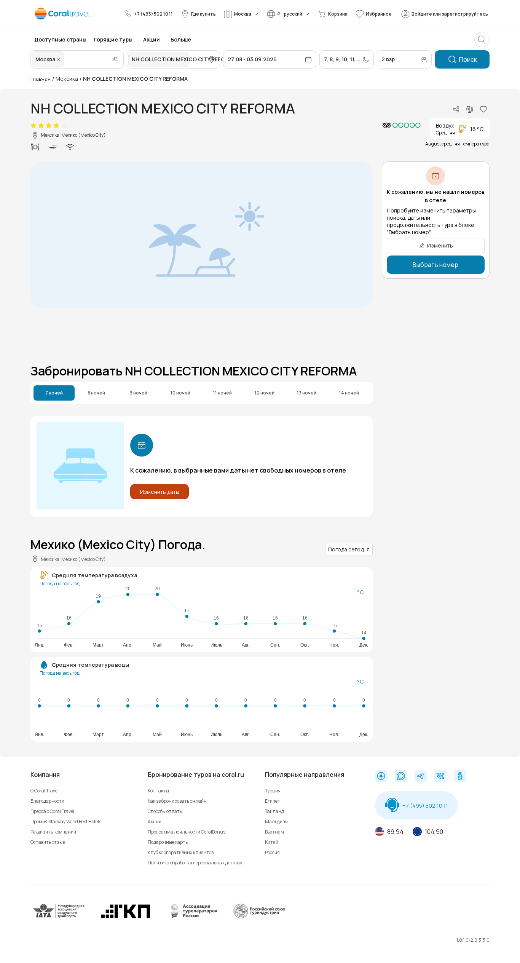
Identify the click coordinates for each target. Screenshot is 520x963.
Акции (154, 821)
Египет (272, 801)
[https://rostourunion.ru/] (258, 916)
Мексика (67, 78)
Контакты (158, 790)
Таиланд (274, 811)
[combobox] (66, 59)
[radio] (33, 126)
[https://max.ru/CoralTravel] (401, 777)
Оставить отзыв (47, 842)
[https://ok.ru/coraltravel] (460, 777)
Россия (272, 852)
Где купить (203, 14)
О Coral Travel (44, 790)
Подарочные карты (168, 842)
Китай (271, 842)
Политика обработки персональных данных (195, 862)
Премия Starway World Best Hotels (65, 821)
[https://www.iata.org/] (59, 916)
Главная (40, 78)
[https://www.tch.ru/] (125, 916)
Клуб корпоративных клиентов (181, 852)
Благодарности (47, 801)
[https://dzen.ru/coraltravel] (381, 777)
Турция (273, 790)
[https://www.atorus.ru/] (192, 916)
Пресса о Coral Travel (52, 811)
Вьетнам (274, 832)
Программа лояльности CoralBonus (186, 832)
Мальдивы (276, 821)
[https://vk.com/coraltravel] (440, 777)
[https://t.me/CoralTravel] (421, 777)
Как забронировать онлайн (177, 801)
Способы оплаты (165, 811)
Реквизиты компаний (53, 832)
